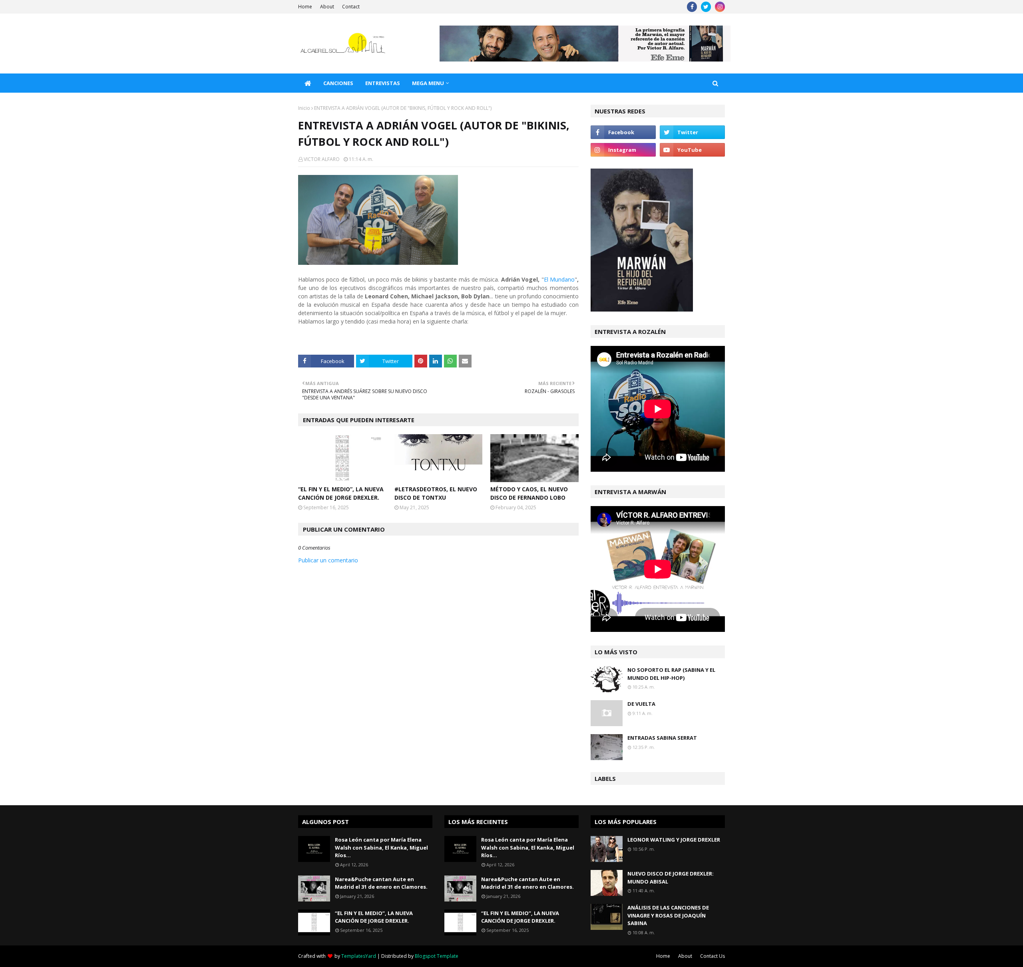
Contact (351, 6)
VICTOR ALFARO (322, 159)
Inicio (304, 108)
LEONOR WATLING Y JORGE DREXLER (673, 839)
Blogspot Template (436, 956)
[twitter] (706, 7)
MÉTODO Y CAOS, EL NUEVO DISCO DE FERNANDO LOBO (529, 493)
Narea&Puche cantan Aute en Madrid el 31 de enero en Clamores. (381, 883)
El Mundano (559, 279)
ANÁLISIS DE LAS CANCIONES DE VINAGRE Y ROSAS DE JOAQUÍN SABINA (668, 915)
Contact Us (712, 956)
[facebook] (692, 7)
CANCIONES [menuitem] (338, 83)
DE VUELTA (641, 703)
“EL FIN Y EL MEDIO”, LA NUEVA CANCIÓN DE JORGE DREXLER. (341, 493)
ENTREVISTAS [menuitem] (382, 83)
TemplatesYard (358, 956)
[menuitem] (307, 83)
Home (305, 6)
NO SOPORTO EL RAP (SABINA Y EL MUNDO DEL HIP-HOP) (671, 673)
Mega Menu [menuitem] (428, 83)
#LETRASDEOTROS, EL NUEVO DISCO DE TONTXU (435, 493)
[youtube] (692, 150)
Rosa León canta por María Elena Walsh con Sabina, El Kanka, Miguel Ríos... (381, 847)
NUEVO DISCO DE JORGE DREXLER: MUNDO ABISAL (670, 877)
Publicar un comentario (328, 560)
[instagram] (720, 7)
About (327, 6)
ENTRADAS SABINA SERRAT (662, 737)
